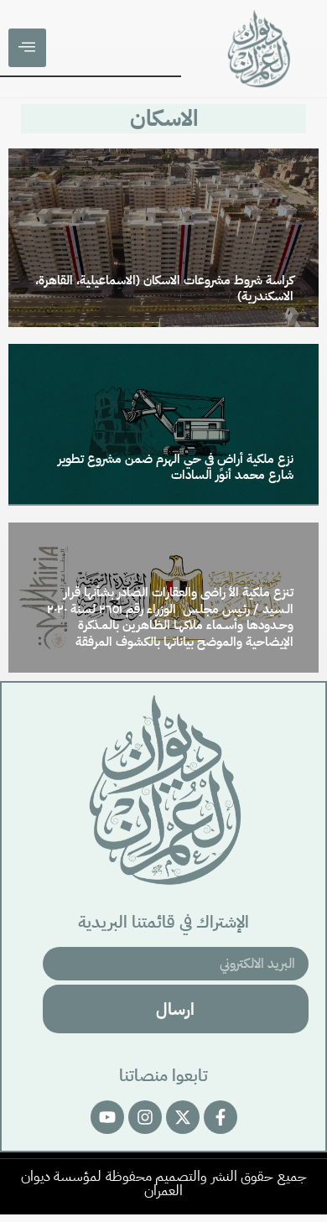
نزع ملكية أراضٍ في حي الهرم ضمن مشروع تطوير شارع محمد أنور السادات (175, 467)
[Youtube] (107, 1117)
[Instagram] (145, 1117)
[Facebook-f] (220, 1117)
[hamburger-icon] (27, 48)
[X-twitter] (183, 1117)
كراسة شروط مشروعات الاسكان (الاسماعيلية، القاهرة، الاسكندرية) (164, 288)
